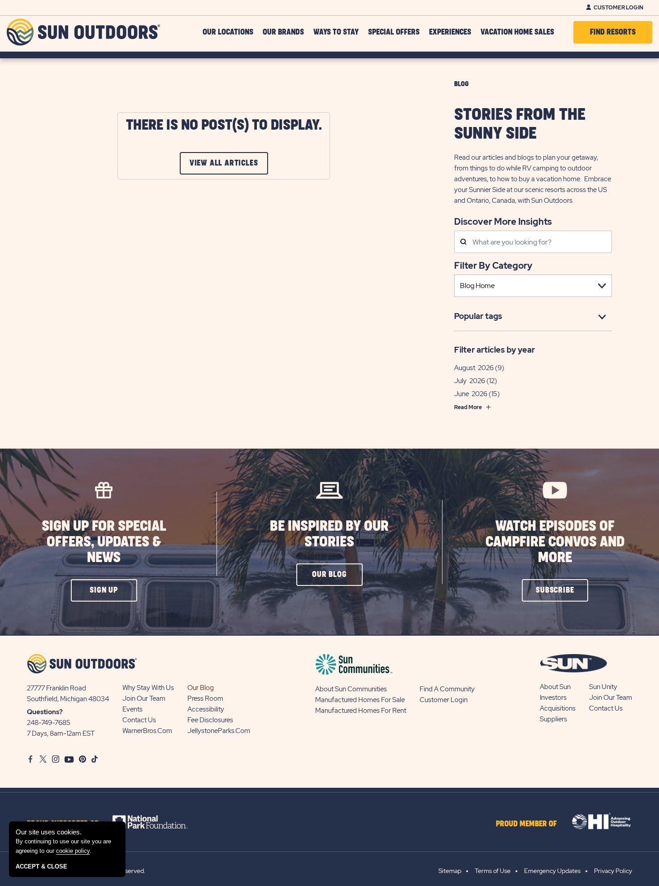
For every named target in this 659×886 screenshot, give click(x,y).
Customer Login (618, 7)
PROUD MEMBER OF (526, 824)
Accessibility (205, 709)
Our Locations (228, 32)
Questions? (45, 711)
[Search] (463, 242)
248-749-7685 (48, 722)
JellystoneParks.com (218, 730)
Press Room (205, 698)
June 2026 (470, 393)
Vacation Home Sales (517, 32)
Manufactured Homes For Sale (360, 699)
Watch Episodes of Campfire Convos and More (555, 542)
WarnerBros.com (147, 730)
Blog (461, 84)
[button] (104, 590)
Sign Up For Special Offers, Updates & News (104, 542)
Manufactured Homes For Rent (360, 710)
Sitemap (449, 871)
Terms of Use (493, 871)
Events (132, 709)
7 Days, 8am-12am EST (61, 733)
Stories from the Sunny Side (519, 124)
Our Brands (283, 32)
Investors (553, 697)
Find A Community (447, 689)
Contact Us (139, 720)
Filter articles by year (494, 350)
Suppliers (553, 719)
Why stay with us (148, 687)
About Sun (555, 686)
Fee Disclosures (210, 720)
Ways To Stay (336, 32)
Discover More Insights (503, 221)
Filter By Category (493, 265)
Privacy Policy (613, 871)
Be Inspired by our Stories (329, 534)
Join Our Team (143, 698)
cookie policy (73, 850)
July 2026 (469, 380)
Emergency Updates (552, 871)
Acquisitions (558, 708)
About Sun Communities (351, 689)
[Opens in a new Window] (158, 821)
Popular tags (478, 316)
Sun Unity (603, 686)
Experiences (450, 32)
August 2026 (474, 367)
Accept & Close (41, 866)
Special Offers (394, 32)
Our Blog (200, 687)
